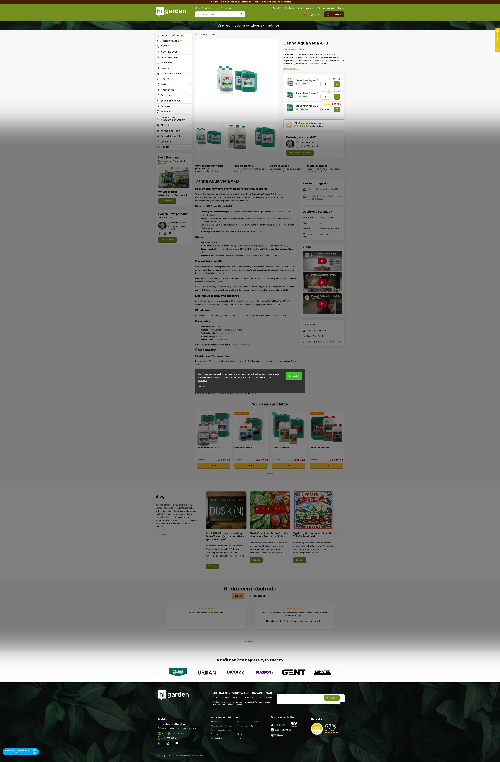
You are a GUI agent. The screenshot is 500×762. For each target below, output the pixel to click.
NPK (337, 228)
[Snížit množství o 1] (323, 84)
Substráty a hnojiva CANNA (323, 189)
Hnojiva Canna (326, 217)
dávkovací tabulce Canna (245, 393)
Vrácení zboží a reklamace (221, 726)
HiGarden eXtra (217, 722)
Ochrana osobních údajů (221, 730)
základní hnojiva (327, 228)
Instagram (168, 744)
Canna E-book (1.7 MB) (316, 330)
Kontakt (239, 738)
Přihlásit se (331, 698)
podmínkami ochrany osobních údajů (256, 697)
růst (321, 223)
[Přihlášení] (315, 14)
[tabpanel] (213, 440)
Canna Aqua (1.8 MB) (315, 336)
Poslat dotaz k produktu (300, 153)
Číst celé (212, 566)
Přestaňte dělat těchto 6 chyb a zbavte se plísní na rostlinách (269, 535)
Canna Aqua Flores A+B (248, 290)
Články (239, 734)
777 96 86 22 (170, 737)
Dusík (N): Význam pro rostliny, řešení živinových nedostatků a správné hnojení (225, 536)
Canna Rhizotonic (236, 304)
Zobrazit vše (161, 534)
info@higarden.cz (180, 222)
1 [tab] (269, 473)
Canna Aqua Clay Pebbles (267, 301)
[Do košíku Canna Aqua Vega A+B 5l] (337, 97)
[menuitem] (174, 35)
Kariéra (341, 8)
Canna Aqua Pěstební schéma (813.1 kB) (324, 342)
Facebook (159, 744)
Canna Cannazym (272, 304)
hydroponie (325, 234)
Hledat (242, 14)
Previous (201, 532)
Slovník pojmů (216, 738)
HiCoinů (302, 126)
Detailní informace (291, 69)
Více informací (167, 201)
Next (339, 532)
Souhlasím (293, 376)
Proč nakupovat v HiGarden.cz (248, 722)
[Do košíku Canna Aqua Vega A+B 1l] (337, 84)
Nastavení (202, 386)
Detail (213, 465)
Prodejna (289, 8)
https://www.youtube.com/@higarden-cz (178, 744)
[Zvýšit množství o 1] (328, 84)
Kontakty (277, 8)
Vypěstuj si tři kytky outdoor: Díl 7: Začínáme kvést (312, 535)
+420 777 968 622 (178, 228)
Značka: (289, 49)
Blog (300, 8)
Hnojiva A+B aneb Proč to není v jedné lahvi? (325, 197)
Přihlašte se (299, 123)
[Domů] (196, 34)
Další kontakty (167, 239)
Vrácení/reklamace (325, 8)
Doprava (310, 8)
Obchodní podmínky (244, 726)
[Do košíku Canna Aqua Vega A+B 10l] (337, 109)
